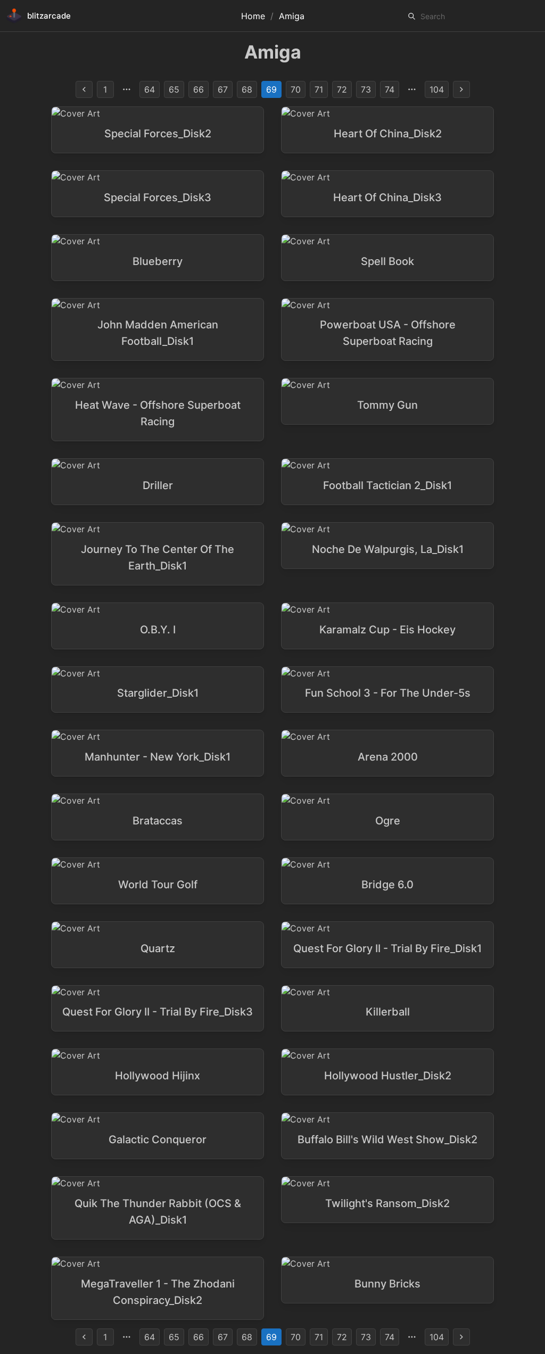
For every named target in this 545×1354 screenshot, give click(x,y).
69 (271, 89)
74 (389, 89)
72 (342, 89)
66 (198, 89)
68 (247, 89)
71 (319, 89)
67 (223, 89)
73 (366, 89)
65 (174, 89)
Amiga (291, 16)
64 (149, 89)
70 (296, 89)
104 (437, 89)
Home (253, 16)
